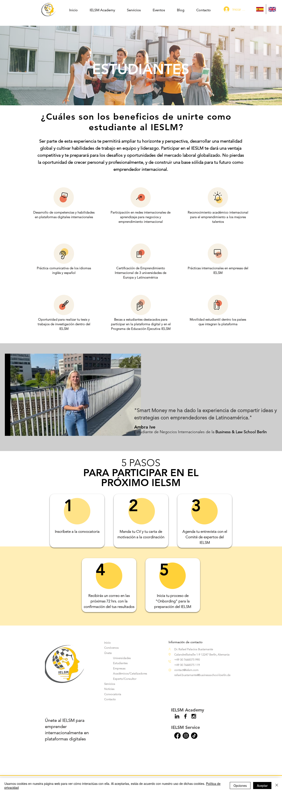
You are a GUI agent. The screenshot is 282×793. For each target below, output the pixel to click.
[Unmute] (18, 430)
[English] (272, 9)
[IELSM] (194, 735)
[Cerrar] (276, 785)
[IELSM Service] (177, 735)
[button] (102, 8)
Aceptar (262, 785)
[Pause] (10, 430)
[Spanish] (260, 9)
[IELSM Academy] (177, 716)
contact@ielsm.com (186, 670)
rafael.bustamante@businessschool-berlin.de (202, 675)
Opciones (240, 785)
